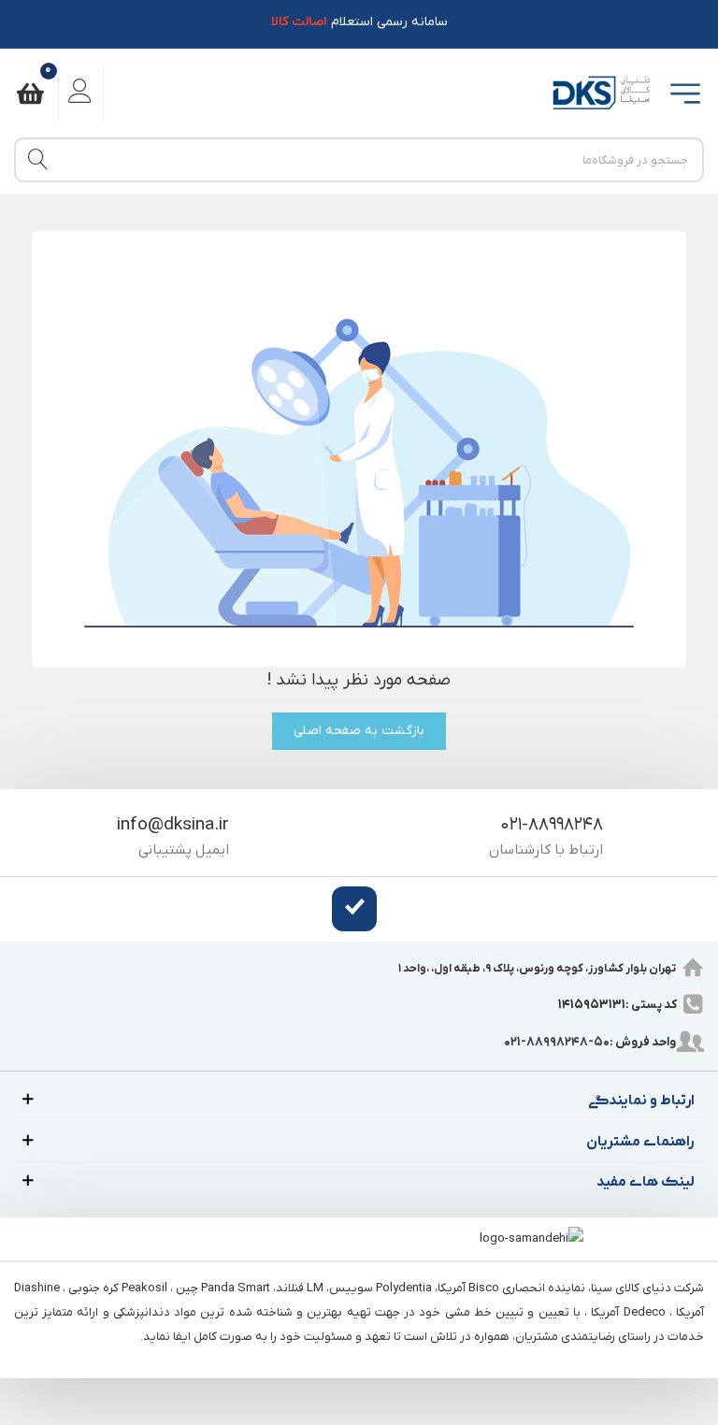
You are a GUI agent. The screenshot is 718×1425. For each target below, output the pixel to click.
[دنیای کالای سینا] (599, 93)
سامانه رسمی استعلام (359, 22)
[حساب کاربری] (81, 93)
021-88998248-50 (557, 1042)
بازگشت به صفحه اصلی (359, 731)
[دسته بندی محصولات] (683, 93)
